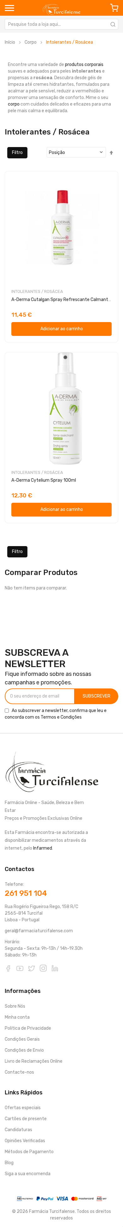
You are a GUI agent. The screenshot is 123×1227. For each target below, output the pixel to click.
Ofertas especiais (23, 1107)
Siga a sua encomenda (27, 1173)
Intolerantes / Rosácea (37, 291)
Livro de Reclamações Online (33, 1061)
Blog (9, 1162)
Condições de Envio (24, 1050)
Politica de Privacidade (28, 1028)
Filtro (17, 152)
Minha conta (17, 1017)
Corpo (31, 42)
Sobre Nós (15, 1006)
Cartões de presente (26, 1118)
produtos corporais (84, 64)
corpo (14, 104)
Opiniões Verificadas (25, 1140)
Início (10, 42)
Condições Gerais (22, 1039)
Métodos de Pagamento (29, 1151)
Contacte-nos (19, 1072)
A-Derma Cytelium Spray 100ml (43, 480)
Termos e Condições (61, 717)
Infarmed (42, 848)
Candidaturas (18, 1129)
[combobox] (61, 24)
